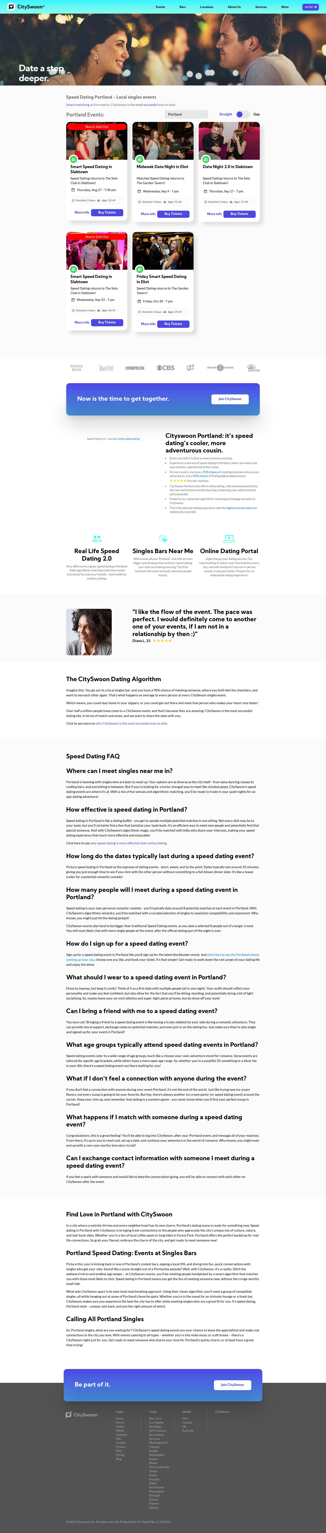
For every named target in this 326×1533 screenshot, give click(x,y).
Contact (121, 1442)
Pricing (120, 1455)
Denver (154, 1499)
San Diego (155, 1426)
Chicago (154, 1447)
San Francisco (157, 1430)
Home (120, 1418)
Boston (153, 1459)
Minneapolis (156, 1491)
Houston (154, 1479)
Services (261, 7)
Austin (153, 1475)
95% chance (210, 472)
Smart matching (77, 105)
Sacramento (156, 1434)
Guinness (121, 1434)
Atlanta (153, 1507)
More (285, 7)
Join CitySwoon (230, 399)
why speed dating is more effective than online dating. (128, 843)
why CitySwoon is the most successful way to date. (132, 723)
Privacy (120, 1447)
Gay (256, 114)
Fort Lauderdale (159, 1467)
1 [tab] (135, 651)
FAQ (119, 1451)
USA (185, 1418)
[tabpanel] (163, 632)
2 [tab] (139, 651)
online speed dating (129, 438)
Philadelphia (156, 1455)
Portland (154, 1495)
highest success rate (238, 508)
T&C (119, 1439)
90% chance (200, 476)
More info (82, 212)
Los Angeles (156, 1422)
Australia (188, 1430)
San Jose (154, 1439)
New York (155, 1418)
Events (160, 7)
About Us (234, 7)
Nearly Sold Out (96, 127)
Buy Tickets (107, 212)
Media (120, 1430)
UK (184, 1426)
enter (310, 7)
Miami (153, 1463)
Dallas (153, 1483)
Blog (119, 1459)
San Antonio (156, 1487)
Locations (206, 7)
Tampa (153, 1471)
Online (120, 1426)
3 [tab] (142, 651)
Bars (183, 7)
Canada (187, 1422)
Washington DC (159, 1442)
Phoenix (154, 1503)
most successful (146, 105)
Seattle (153, 1451)
